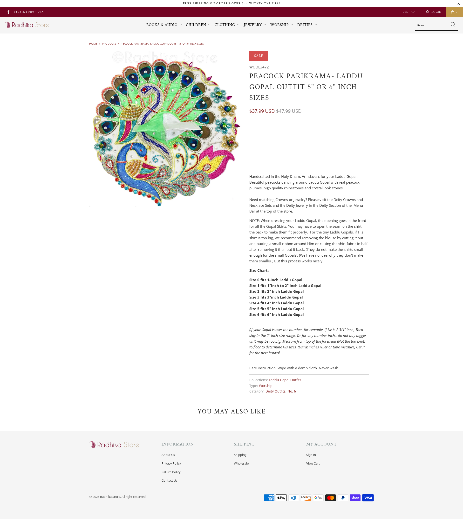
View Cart (313, 463)
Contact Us (169, 480)
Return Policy (171, 472)
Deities (305, 24)
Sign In (311, 454)
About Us (168, 454)
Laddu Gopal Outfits (285, 380)
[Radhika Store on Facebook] (8, 12)
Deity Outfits (276, 391)
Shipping (240, 454)
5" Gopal (259, 131)
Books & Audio (161, 24)
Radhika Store (110, 496)
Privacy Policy (171, 463)
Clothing (225, 24)
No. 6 (291, 391)
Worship (280, 24)
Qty (252, 154)
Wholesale (241, 463)
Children (196, 24)
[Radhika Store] (27, 25)
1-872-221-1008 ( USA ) (30, 12)
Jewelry (253, 24)
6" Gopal (280, 131)
